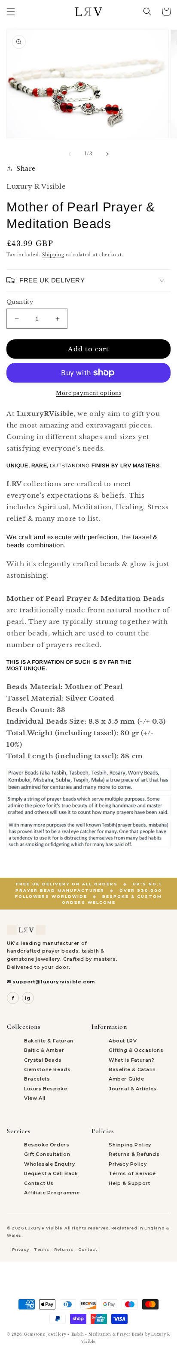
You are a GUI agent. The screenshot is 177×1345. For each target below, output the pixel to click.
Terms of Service (132, 1173)
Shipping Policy (130, 1145)
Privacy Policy (127, 1164)
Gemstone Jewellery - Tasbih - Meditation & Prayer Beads (84, 1334)
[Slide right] (107, 154)
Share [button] (26, 168)
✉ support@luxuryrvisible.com (51, 982)
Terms (41, 1249)
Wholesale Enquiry (49, 1164)
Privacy (20, 1249)
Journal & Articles (133, 1089)
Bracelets (37, 1079)
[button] (10, 11)
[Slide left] (69, 154)
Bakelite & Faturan (48, 1041)
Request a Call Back (51, 1173)
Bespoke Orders (46, 1145)
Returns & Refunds (134, 1154)
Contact (87, 1249)
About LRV (123, 1041)
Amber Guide (126, 1079)
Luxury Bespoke (45, 1089)
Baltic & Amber (44, 1050)
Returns (63, 1249)
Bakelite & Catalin (132, 1069)
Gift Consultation (47, 1154)
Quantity (19, 302)
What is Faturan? (132, 1060)
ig (28, 998)
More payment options (88, 393)
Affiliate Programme (51, 1193)
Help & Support (129, 1183)
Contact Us (39, 1183)
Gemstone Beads (47, 1069)
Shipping (53, 255)
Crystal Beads (43, 1060)
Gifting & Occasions (136, 1050)
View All (35, 1098)
